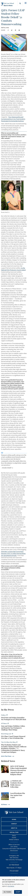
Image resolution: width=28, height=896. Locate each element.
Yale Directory (14, 857)
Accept (18, 892)
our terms (11, 886)
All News (4, 804)
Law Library (14, 846)
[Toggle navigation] (25, 3)
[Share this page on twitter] (11, 30)
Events (14, 837)
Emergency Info (14, 855)
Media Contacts (14, 839)
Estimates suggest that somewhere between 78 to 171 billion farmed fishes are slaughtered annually (13, 553)
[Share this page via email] (19, 30)
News (14, 835)
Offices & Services (14, 844)
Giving (14, 819)
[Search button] (20, 5)
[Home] (8, 3)
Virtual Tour (14, 832)
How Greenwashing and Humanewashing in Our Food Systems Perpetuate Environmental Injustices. (13, 119)
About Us (14, 828)
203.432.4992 (14, 871)
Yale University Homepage (14, 859)
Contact (14, 823)
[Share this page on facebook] (8, 30)
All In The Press (6, 756)
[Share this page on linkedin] (15, 30)
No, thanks (7, 892)
